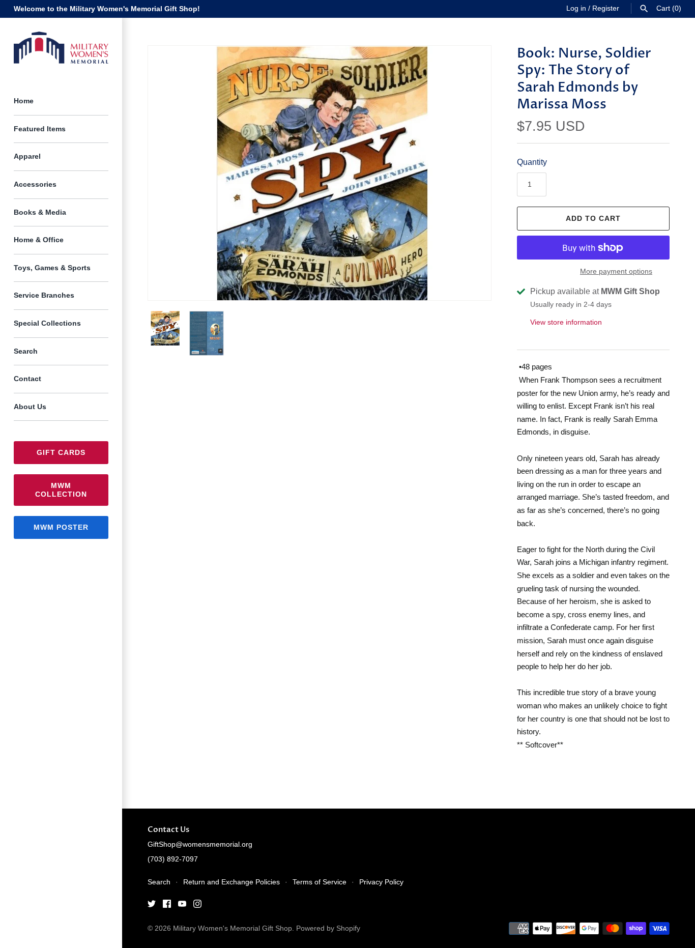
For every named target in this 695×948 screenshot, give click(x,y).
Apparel (27, 156)
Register (605, 8)
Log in (576, 8)
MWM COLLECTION (61, 489)
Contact (27, 379)
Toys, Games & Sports (52, 268)
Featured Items (40, 129)
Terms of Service (319, 882)
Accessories (35, 184)
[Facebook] (167, 905)
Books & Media (40, 212)
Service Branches (44, 295)
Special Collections (47, 323)
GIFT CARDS (61, 452)
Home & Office (39, 240)
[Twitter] (152, 905)
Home (24, 101)
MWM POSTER (61, 527)
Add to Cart (593, 218)
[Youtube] (182, 905)
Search (26, 351)
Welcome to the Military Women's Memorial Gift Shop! (107, 9)
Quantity (532, 162)
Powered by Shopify (328, 928)
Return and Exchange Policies (231, 882)
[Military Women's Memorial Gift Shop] (61, 48)
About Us (30, 407)
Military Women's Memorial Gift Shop (232, 928)
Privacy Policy (381, 882)
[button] (469, 173)
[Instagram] (197, 905)
